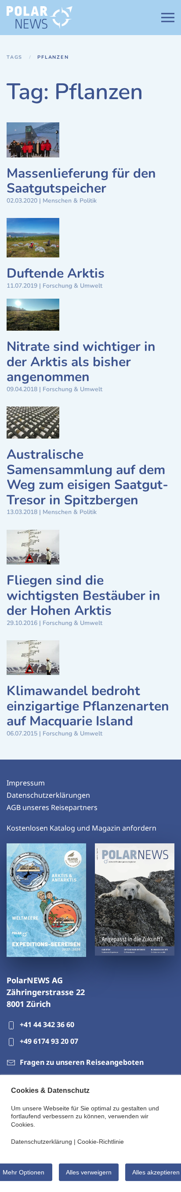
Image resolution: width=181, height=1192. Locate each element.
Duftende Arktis (56, 273)
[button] (167, 17)
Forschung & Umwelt (72, 286)
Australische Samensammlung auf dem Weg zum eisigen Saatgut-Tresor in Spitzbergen (87, 477)
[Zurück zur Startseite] (39, 17)
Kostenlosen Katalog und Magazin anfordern (81, 828)
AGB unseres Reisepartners (52, 807)
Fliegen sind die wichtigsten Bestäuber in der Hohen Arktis (83, 595)
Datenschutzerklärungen (48, 795)
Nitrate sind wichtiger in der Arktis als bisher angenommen (81, 362)
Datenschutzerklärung (41, 1141)
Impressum (26, 783)
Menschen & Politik (70, 200)
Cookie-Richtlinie (100, 1141)
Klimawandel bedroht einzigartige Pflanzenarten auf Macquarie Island (88, 706)
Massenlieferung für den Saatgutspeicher (81, 181)
